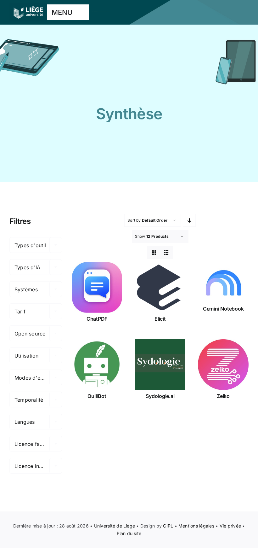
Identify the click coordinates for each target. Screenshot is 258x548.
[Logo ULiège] (28, 6)
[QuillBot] (97, 364)
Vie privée (230, 525)
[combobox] (35, 245)
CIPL (168, 525)
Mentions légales (196, 525)
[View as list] (166, 252)
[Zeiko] (223, 364)
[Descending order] (189, 220)
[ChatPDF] (97, 287)
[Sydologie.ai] (160, 364)
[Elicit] (160, 287)
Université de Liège (114, 525)
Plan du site (129, 533)
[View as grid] (154, 252)
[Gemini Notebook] (223, 282)
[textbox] (36, 245)
